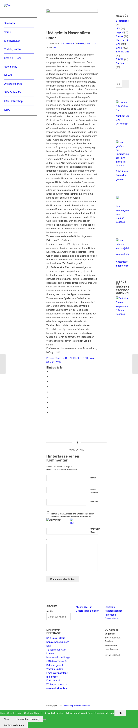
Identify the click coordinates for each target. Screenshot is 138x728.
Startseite (110, 607)
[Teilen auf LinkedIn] (51, 392)
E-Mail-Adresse (94, 492)
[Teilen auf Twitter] (51, 376)
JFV (118, 28)
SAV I (119, 47)
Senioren (120, 63)
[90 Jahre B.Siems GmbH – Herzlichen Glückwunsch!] (135, 364)
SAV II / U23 (90, 43)
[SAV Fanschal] (72, 18)
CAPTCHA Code (95, 530)
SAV (54, 47)
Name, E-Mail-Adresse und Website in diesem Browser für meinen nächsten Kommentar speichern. (72, 516)
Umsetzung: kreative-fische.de (76, 705)
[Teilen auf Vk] (51, 402)
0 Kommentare (67, 43)
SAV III (119, 59)
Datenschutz (111, 618)
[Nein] (44, 719)
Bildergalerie (122, 20)
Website (94, 501)
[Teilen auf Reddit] (51, 407)
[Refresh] (72, 523)
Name (93, 477)
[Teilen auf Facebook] (51, 371)
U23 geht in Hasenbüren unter (68, 35)
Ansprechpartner (113, 610)
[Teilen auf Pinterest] (51, 387)
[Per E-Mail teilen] (51, 412)
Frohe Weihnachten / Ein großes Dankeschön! (57, 676)
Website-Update (54, 669)
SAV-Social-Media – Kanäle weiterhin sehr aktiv (57, 641)
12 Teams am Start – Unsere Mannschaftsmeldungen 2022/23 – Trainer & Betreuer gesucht (58, 657)
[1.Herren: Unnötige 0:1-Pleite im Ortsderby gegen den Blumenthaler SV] (3, 364)
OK (120, 713)
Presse (81, 43)
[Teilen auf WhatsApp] (51, 381)
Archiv (49, 611)
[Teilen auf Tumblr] (51, 397)
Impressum (110, 614)
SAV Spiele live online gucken (122, 175)
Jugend (119, 32)
